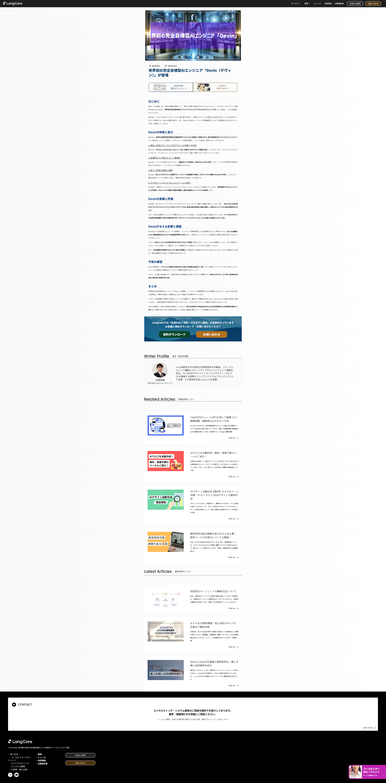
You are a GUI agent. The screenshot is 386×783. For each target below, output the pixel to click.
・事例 (39, 754)
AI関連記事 (339, 3)
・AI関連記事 (42, 763)
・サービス (13, 754)
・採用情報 (41, 760)
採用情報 (328, 3)
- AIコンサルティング (18, 763)
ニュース (317, 3)
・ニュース (41, 757)
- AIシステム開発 (16, 766)
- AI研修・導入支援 (17, 769)
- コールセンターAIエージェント (19, 758)
